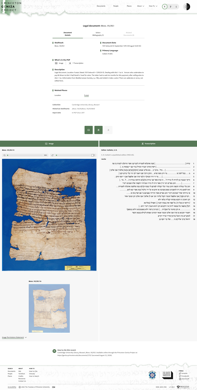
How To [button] (152, 6)
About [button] (139, 6)
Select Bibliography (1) (98, 34)
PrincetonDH (185, 376)
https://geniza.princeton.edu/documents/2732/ (74, 355)
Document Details (68, 34)
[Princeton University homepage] (183, 387)
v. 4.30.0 (171, 387)
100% (45, 155)
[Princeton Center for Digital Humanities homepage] (169, 375)
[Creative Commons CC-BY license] (53, 387)
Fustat (86, 95)
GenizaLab (184, 373)
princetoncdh (185, 379)
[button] (12, 7)
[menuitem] (99, 7)
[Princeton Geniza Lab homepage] (154, 375)
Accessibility (12, 387)
